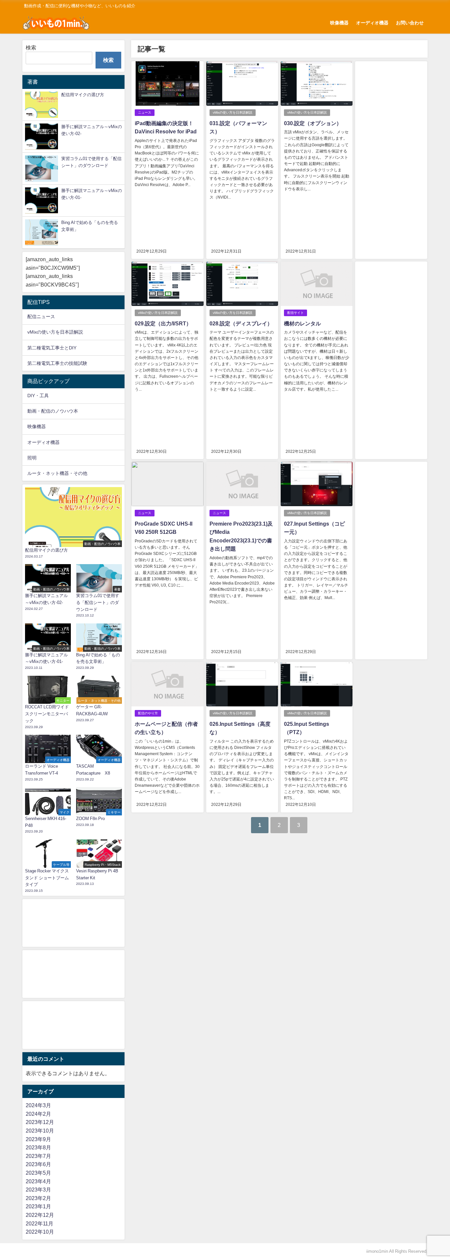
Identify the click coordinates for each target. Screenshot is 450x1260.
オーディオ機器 (372, 22)
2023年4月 (38, 1181)
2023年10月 (40, 1130)
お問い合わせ (410, 22)
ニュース (144, 112)
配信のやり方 (148, 713)
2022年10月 (40, 1231)
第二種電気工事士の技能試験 (57, 363)
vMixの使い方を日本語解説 (232, 112)
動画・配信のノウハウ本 (52, 411)
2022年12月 (40, 1215)
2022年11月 (39, 1223)
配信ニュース (41, 316)
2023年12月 (40, 1122)
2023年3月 (38, 1189)
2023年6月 (38, 1164)
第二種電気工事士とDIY (51, 347)
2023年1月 (38, 1206)
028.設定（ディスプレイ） (241, 323)
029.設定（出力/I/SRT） (163, 323)
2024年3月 (38, 1105)
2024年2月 (38, 1113)
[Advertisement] (391, 160)
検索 (31, 47)
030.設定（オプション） (313, 123)
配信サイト (295, 312)
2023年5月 (38, 1172)
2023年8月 (38, 1147)
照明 (32, 457)
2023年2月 (38, 1198)
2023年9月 (38, 1139)
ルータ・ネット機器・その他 (57, 473)
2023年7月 (38, 1156)
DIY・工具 (38, 395)
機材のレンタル (302, 323)
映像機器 (339, 22)
